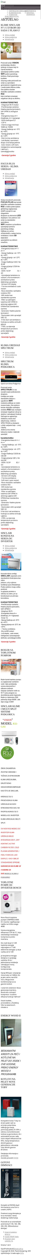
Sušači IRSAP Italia (11, 1237)
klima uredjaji (10, 35)
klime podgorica (11, 37)
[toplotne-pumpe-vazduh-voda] (11, 59)
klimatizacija (9, 39)
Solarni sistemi (15, 9)
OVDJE (16, 1158)
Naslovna (9, 5)
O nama (8, 7)
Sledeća (17, 1249)
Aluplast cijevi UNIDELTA (10, 1240)
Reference (31, 11)
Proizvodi (31, 9)
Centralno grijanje (18, 11)
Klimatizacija (15, 13)
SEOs (22, 1253)
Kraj (21, 1249)
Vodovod (13, 14)
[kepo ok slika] (11, 1197)
